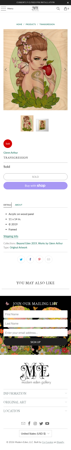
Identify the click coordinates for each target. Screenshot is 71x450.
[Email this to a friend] (48, 259)
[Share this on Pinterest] (39, 259)
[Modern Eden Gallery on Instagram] (35, 424)
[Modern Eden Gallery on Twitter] (41, 424)
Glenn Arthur (10, 152)
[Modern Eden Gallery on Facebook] (29, 424)
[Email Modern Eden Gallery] (23, 424)
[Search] (58, 8)
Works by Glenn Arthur (50, 243)
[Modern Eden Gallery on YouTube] (47, 424)
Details (7, 204)
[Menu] (1, 8)
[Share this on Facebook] (30, 259)
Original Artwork (18, 247)
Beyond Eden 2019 (27, 243)
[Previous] (6, 69)
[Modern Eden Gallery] (35, 8)
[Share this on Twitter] (21, 259)
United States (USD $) (33, 433)
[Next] (65, 69)
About (18, 204)
